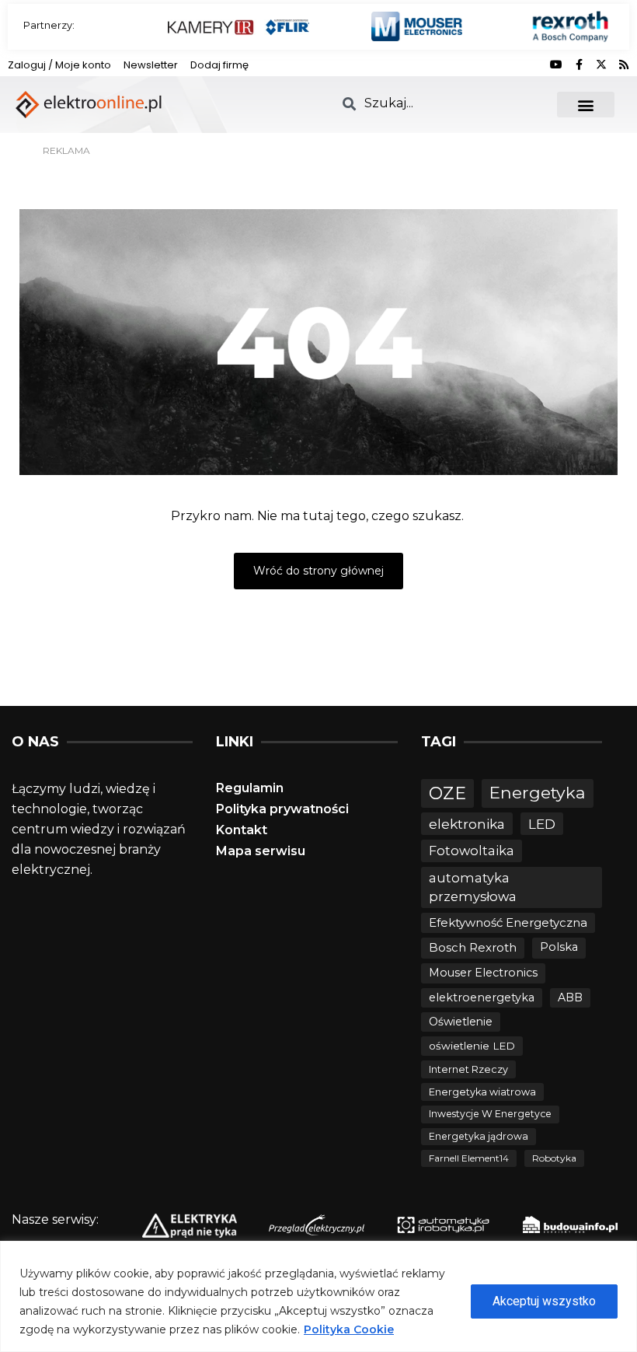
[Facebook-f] (578, 64)
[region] (318, 1296)
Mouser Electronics (483, 973)
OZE (447, 793)
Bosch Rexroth (473, 947)
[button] (586, 104)
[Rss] (623, 64)
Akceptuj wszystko (544, 1301)
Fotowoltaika (471, 850)
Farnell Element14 (469, 1158)
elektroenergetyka (481, 997)
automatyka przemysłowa (473, 887)
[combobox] (440, 103)
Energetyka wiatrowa (482, 1092)
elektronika (467, 824)
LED (541, 824)
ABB (570, 997)
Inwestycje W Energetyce (490, 1114)
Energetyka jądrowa (478, 1136)
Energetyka (537, 792)
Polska (559, 947)
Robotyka (554, 1158)
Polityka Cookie (349, 1329)
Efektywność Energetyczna (508, 922)
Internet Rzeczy (468, 1069)
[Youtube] (556, 64)
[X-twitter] (601, 64)
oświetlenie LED (472, 1045)
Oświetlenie (461, 1022)
